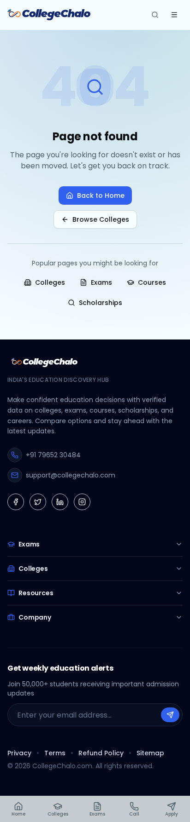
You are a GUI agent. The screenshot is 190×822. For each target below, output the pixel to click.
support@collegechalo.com (70, 475)
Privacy (19, 753)
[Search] (155, 14)
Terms (54, 753)
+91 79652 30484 (53, 455)
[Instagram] (82, 502)
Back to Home (101, 195)
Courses (152, 282)
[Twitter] (38, 502)
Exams (101, 282)
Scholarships (100, 302)
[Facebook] (15, 502)
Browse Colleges (100, 219)
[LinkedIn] (60, 502)
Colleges (50, 282)
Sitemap (150, 753)
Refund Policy (101, 753)
